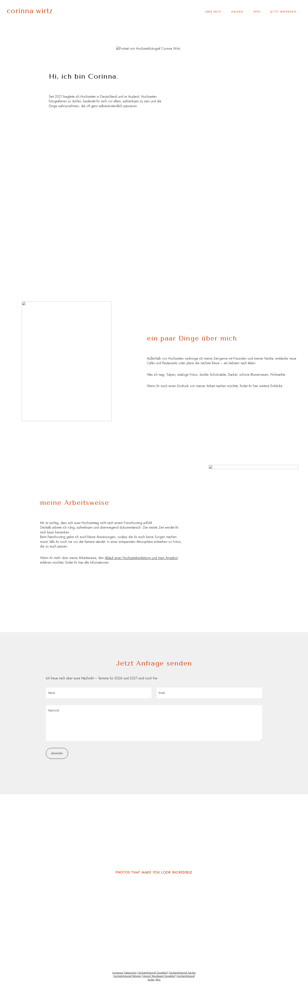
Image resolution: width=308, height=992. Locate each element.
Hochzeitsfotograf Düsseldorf (152, 973)
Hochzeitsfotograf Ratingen (127, 976)
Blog (158, 980)
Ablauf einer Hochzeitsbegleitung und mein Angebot (141, 557)
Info (256, 12)
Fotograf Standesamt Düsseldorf (158, 976)
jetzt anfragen (283, 12)
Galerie (237, 12)
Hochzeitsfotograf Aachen (182, 973)
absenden (57, 753)
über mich (213, 12)
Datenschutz (130, 973)
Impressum (117, 973)
